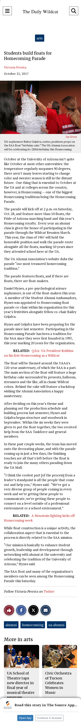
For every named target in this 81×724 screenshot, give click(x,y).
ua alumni (56, 624)
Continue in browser (49, 717)
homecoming (32, 624)
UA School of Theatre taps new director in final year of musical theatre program (20, 685)
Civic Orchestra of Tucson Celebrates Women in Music (58, 683)
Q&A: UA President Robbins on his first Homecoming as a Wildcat (38, 353)
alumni (11, 624)
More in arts (18, 639)
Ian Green (71, 136)
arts (40, 38)
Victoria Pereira (15, 67)
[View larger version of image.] (40, 107)
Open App (25, 717)
